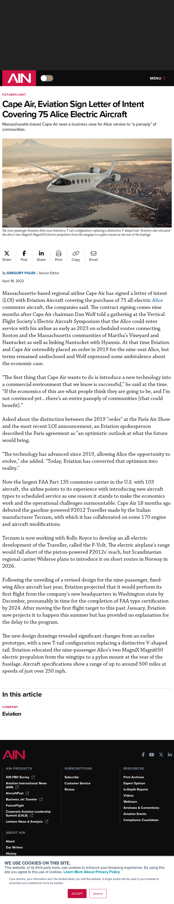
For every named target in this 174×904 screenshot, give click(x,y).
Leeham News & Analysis (24, 822)
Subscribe (72, 777)
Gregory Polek (21, 273)
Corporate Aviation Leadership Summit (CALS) (28, 813)
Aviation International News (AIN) (26, 785)
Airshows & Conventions (141, 808)
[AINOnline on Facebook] (143, 755)
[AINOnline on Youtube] (151, 755)
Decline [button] (98, 893)
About (10, 841)
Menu (156, 78)
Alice (157, 300)
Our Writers (14, 847)
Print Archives (133, 777)
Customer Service (77, 783)
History (11, 854)
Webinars (130, 802)
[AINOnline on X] (161, 755)
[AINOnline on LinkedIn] (170, 755)
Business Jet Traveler (21, 799)
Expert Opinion (134, 783)
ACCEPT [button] (77, 893)
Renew (70, 789)
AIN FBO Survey (17, 777)
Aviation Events (134, 814)
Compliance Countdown (141, 820)
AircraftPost (15, 793)
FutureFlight (14, 94)
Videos (128, 795)
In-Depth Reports (135, 789)
